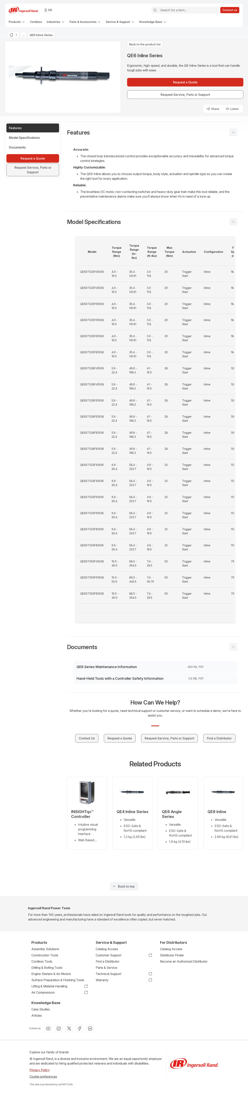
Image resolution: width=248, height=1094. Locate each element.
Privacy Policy (39, 1070)
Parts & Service (106, 968)
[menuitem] (17, 22)
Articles (36, 1015)
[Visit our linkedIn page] (90, 1028)
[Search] (155, 10)
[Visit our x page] (69, 1028)
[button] (155, 132)
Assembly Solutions (45, 949)
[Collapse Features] (233, 132)
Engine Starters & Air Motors (51, 974)
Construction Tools (44, 955)
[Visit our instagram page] (58, 1028)
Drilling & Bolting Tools (46, 968)
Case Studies (40, 1009)
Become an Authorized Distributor (184, 961)
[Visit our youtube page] (48, 1028)
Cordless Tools (41, 961)
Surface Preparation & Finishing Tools (57, 980)
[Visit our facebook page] (79, 1028)
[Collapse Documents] (233, 647)
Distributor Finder (172, 955)
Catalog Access (107, 949)
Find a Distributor (107, 961)
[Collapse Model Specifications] (233, 222)
